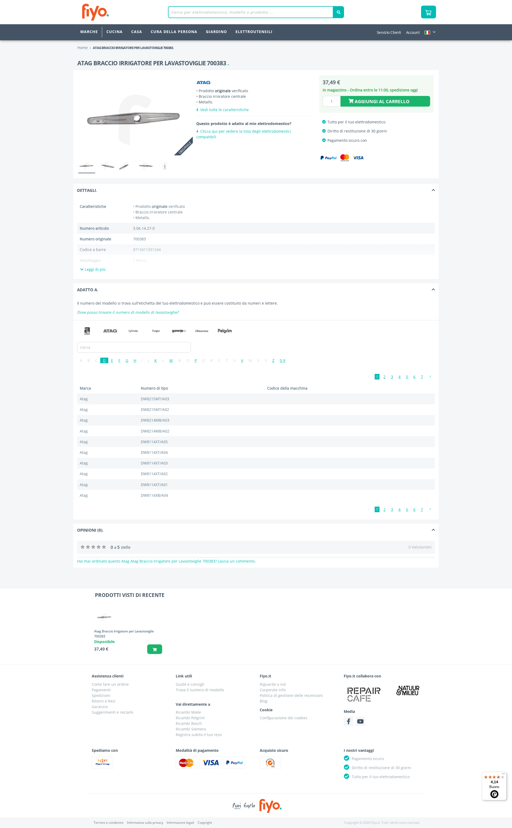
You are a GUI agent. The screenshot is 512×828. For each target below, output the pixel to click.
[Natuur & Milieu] (408, 690)
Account (413, 32)
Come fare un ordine (110, 684)
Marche (89, 31)
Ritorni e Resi (103, 701)
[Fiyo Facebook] (348, 721)
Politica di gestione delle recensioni (291, 695)
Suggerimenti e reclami (112, 712)
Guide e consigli (190, 684)
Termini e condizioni (108, 822)
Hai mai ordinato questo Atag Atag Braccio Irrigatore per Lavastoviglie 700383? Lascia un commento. (166, 561)
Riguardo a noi (273, 684)
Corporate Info (273, 689)
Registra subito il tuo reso (199, 734)
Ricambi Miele (188, 712)
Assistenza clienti (107, 675)
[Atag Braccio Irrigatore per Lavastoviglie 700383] (106, 617)
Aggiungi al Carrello (382, 101)
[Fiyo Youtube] (360, 721)
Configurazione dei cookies (283, 717)
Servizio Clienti (389, 32)
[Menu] (503, 775)
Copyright (205, 822)
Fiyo (117, 12)
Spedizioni (101, 695)
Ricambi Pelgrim (190, 717)
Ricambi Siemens (191, 729)
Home (82, 47)
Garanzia (100, 706)
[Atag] (203, 83)
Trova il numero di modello (200, 689)
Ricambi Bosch (189, 723)
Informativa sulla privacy (145, 822)
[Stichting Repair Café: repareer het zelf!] (364, 694)
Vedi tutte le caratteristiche (224, 109)
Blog (263, 701)
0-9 (282, 360)
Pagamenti (101, 689)
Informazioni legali (180, 822)
